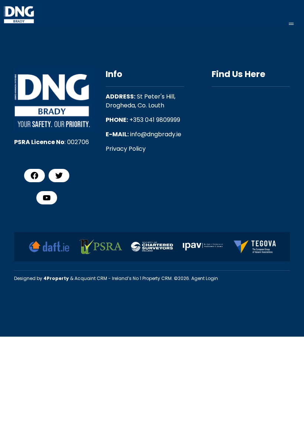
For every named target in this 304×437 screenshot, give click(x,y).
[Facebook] (34, 175)
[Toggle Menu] (291, 24)
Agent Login (204, 278)
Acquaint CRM (91, 278)
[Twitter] (59, 175)
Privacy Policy (126, 148)
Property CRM (157, 278)
